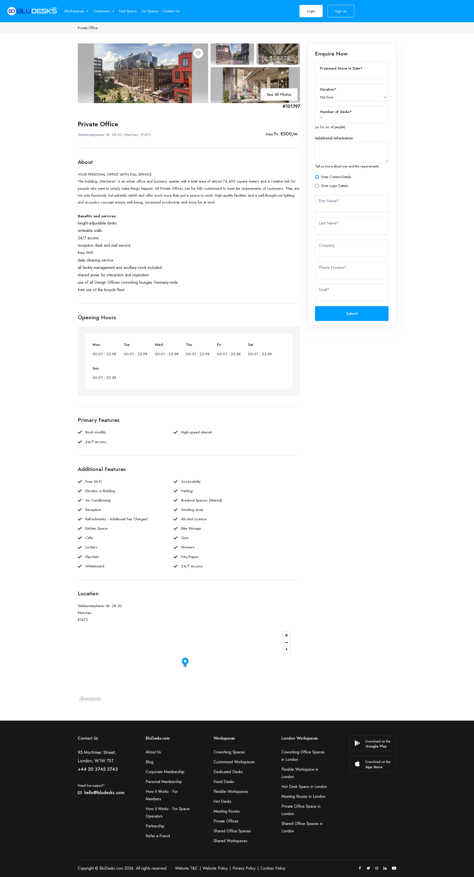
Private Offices (226, 821)
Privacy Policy (244, 868)
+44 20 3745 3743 (98, 769)
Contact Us (171, 11)
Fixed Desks (224, 781)
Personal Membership (164, 781)
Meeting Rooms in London (303, 796)
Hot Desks (222, 801)
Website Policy (215, 868)
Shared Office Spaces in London (302, 827)
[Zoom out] (286, 642)
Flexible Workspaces (231, 791)
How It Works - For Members (162, 795)
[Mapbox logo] (90, 699)
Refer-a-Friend (158, 836)
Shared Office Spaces (232, 831)
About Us (153, 752)
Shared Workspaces (230, 841)
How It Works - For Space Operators (168, 812)
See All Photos (279, 94)
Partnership (155, 826)
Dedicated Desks (228, 772)
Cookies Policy (272, 868)
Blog (149, 762)
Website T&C (186, 868)
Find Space (128, 11)
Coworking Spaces (229, 752)
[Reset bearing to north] (286, 649)
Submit (351, 313)
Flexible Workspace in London (299, 773)
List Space (150, 11)
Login (311, 11)
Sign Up (341, 11)
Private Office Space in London (300, 810)
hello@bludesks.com (104, 792)
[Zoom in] (286, 635)
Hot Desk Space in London (304, 786)
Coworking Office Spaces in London (303, 755)
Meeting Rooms (227, 811)
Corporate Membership (165, 772)
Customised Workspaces (234, 762)
